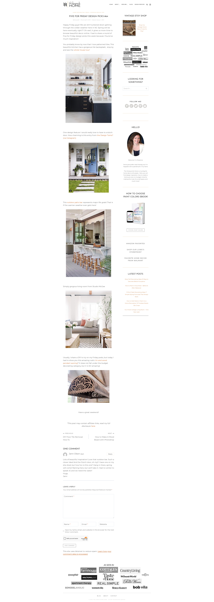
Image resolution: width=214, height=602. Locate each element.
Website (103, 524)
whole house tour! (82, 50)
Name (67, 524)
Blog (131, 4)
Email (85, 524)
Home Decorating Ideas (81, 12)
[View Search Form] (147, 4)
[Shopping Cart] (150, 4)
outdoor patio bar (74, 202)
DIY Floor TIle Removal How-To (73, 437)
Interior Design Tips (97, 12)
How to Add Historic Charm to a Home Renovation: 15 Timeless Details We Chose (136, 303)
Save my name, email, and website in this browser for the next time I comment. (89, 531)
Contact (114, 595)
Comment (69, 496)
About (105, 595)
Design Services (140, 4)
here (93, 426)
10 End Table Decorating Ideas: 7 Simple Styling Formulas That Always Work (136, 294)
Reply (110, 454)
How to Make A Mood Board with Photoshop (104, 437)
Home (111, 4)
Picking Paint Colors (135, 230)
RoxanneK (76, 20)
